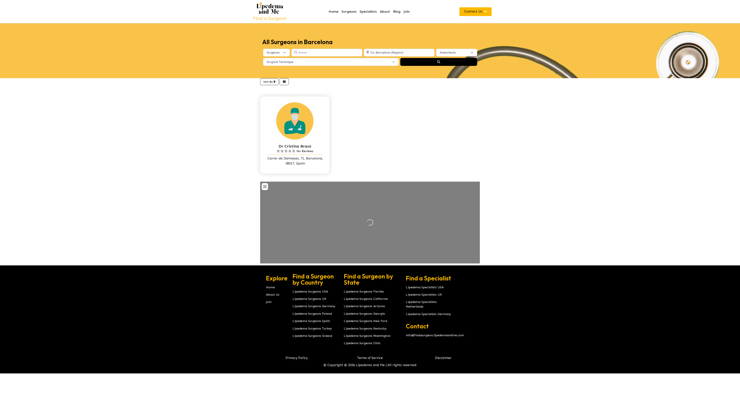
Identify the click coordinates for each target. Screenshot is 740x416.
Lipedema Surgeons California (366, 299)
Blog (396, 11)
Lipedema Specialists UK (424, 294)
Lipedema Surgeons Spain (311, 321)
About (385, 11)
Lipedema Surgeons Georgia (364, 313)
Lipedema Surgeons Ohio (362, 343)
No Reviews (305, 151)
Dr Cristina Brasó (295, 146)
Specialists (368, 11)
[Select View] (284, 81)
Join (407, 11)
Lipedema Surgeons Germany (314, 306)
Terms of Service (370, 358)
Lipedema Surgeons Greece (312, 336)
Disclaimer (443, 358)
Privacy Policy (297, 358)
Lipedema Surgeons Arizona (364, 306)
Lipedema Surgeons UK (309, 299)
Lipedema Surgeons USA (310, 291)
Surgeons (349, 11)
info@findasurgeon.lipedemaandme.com (435, 335)
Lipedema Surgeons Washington (367, 336)
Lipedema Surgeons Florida (364, 291)
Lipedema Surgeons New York (365, 321)
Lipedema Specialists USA (425, 287)
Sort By (268, 81)
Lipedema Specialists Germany (428, 314)
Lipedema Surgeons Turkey (312, 328)
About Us (272, 294)
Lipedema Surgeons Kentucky (365, 328)
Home (333, 11)
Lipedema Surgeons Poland (312, 313)
